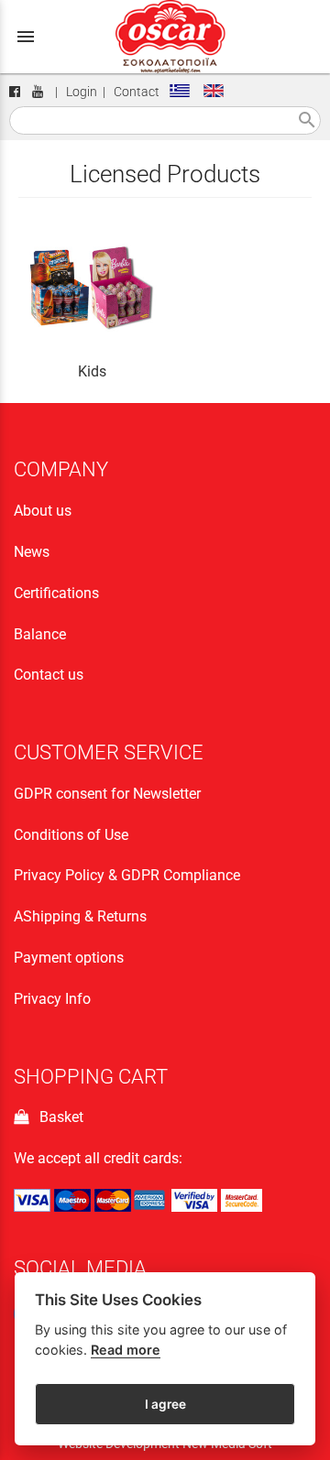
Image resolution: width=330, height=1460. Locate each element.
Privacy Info (52, 999)
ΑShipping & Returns (80, 916)
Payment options (69, 957)
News (32, 552)
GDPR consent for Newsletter (107, 793)
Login (81, 92)
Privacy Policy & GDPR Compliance (127, 875)
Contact (137, 92)
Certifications (56, 593)
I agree (165, 1404)
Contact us (48, 674)
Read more (125, 1349)
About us (43, 510)
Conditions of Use (71, 835)
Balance (40, 634)
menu (26, 37)
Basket (57, 1117)
